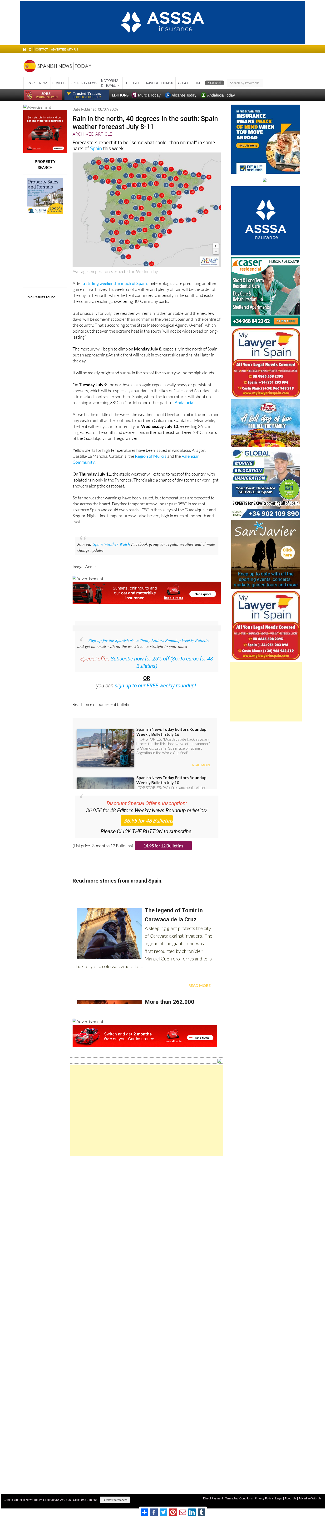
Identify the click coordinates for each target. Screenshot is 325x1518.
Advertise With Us (310, 1498)
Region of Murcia (151, 456)
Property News (83, 83)
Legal (278, 1498)
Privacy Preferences (115, 1500)
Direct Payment (213, 1498)
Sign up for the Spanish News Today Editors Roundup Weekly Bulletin (149, 640)
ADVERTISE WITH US (64, 49)
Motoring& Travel (109, 83)
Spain (96, 148)
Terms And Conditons (239, 1498)
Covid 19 (59, 83)
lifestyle (132, 83)
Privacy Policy (264, 1498)
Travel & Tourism (158, 83)
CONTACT (41, 49)
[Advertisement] (146, 1110)
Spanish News (36, 83)
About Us (290, 1498)
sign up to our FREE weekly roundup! (155, 686)
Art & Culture (189, 83)
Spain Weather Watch (111, 544)
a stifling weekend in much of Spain (115, 283)
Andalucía (184, 402)
